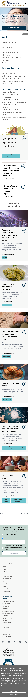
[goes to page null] (23, 138)
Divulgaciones (6, 592)
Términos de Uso (7, 581)
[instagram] (3, 642)
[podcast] (26, 642)
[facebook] (15, 642)
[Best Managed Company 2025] (14, 652)
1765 (20, 513)
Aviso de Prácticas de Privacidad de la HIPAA (8, 613)
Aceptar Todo (14, 688)
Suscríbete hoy (14, 28)
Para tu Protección (8, 589)
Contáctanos (6, 561)
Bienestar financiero (10, 534)
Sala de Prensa (7, 564)
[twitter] (20, 642)
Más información (14, 694)
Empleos (5, 566)
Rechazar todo (14, 691)
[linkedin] (9, 642)
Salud (6, 537)
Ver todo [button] (4, 62)
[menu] (25, 3)
